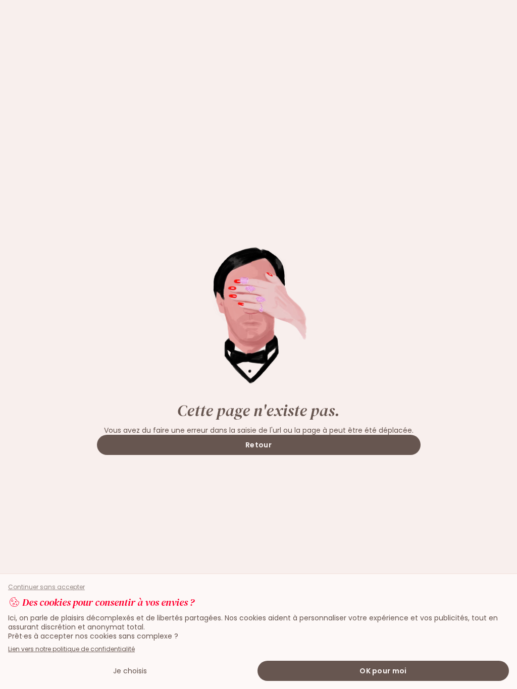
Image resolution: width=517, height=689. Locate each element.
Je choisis (130, 671)
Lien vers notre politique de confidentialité (71, 649)
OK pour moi (382, 671)
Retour (258, 445)
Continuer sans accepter (46, 587)
